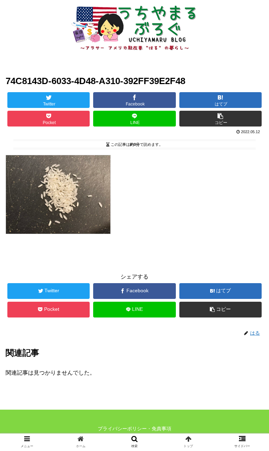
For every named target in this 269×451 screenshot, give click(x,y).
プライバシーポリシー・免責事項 (134, 428)
